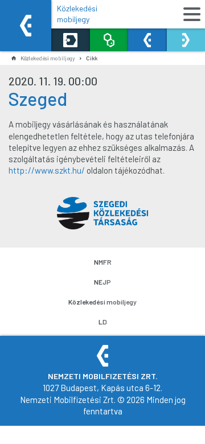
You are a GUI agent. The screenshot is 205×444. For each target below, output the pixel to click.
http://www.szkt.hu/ (47, 170)
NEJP (102, 282)
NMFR (103, 262)
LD (103, 322)
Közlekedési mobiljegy (77, 13)
